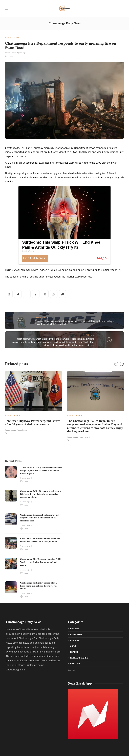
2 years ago (21, 53)
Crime (90, 335)
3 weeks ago (25, 478)
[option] (33, 402)
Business (74, 629)
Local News (13, 37)
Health (74, 652)
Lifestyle (75, 664)
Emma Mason (10, 53)
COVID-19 (74, 640)
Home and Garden (79, 658)
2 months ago (22, 430)
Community (76, 635)
